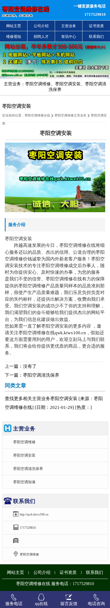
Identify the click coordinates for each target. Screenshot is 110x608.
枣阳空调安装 (24, 455)
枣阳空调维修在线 (37, 115)
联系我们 (96, 36)
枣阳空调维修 (24, 442)
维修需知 (13, 36)
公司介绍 (41, 26)
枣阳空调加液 (24, 482)
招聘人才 (41, 36)
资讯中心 (68, 36)
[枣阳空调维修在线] (33, 10)
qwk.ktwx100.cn (70, 332)
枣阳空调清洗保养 (41, 375)
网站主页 (13, 26)
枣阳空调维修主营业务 (70, 115)
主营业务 (68, 26)
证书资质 (96, 26)
